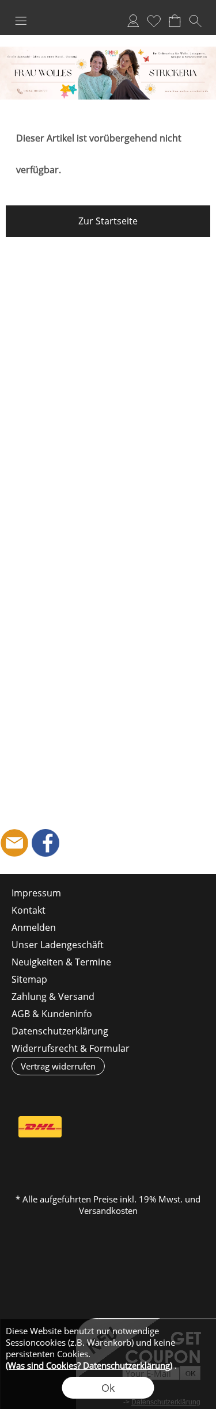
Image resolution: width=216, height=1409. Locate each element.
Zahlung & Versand (53, 996)
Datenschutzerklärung (60, 1031)
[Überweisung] (174, 1127)
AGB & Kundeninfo (52, 1013)
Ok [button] (108, 1388)
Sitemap (29, 979)
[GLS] (129, 1127)
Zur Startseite (108, 221)
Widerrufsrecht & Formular (71, 1048)
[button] (21, 20)
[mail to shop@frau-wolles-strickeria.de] (14, 842)
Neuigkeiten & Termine (61, 962)
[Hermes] (85, 1127)
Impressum (36, 893)
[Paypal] (107, 1152)
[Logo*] (108, 51)
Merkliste (153, 20)
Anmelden (133, 20)
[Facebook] (45, 842)
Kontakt (29, 910)
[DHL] (40, 1127)
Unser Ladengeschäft (58, 944)
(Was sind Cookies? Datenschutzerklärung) (89, 1365)
